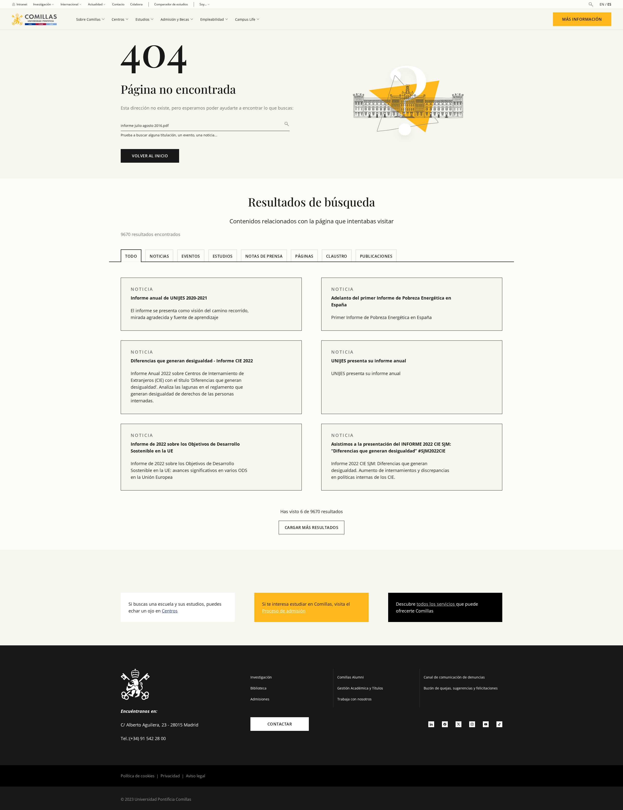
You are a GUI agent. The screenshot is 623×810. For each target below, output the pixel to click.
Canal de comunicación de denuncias (454, 677)
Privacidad (170, 776)
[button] (211, 304)
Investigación (261, 677)
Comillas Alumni (350, 677)
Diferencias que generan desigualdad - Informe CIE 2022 (192, 361)
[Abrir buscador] (591, 4)
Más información (582, 19)
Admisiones (259, 699)
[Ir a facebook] (445, 724)
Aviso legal (195, 776)
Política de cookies (138, 776)
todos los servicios (436, 604)
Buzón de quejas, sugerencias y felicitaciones (461, 688)
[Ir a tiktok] (499, 724)
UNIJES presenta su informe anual (368, 361)
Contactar (279, 724)
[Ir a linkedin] (431, 724)
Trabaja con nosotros (354, 699)
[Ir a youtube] (486, 724)
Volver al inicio (150, 156)
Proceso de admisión (283, 611)
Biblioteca (258, 688)
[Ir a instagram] (472, 724)
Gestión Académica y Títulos (360, 688)
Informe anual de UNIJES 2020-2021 (169, 298)
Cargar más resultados (312, 527)
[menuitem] (19, 4)
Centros (170, 611)
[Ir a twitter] (458, 724)
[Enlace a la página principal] (36, 19)
